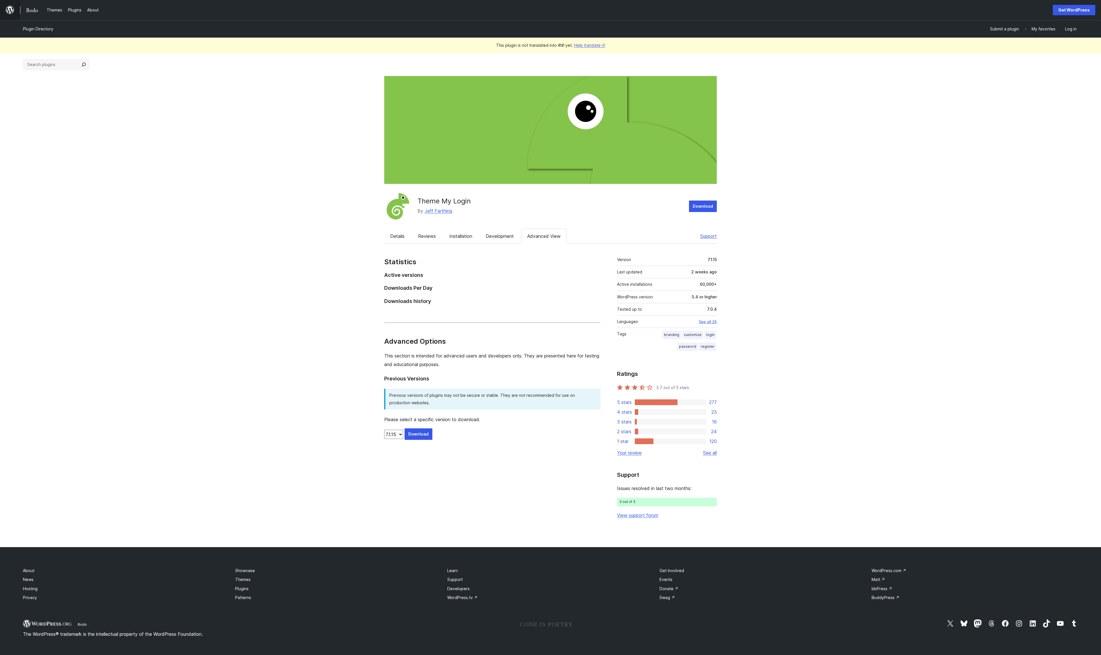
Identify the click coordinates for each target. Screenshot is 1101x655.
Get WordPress (1074, 9)
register (708, 346)
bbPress (882, 588)
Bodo (82, 624)
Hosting (30, 588)
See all (710, 453)
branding (671, 335)
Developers (458, 588)
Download (703, 206)
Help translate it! (589, 45)
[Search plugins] (83, 64)
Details (397, 236)
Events (665, 579)
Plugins (242, 588)
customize (693, 335)
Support (708, 236)
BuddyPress (885, 597)
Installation (460, 236)
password (687, 346)
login (710, 335)
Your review (629, 453)
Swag (667, 597)
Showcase (245, 570)
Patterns (243, 597)
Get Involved (671, 570)
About (28, 570)
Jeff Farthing (438, 211)
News (28, 579)
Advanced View (544, 236)
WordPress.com (889, 570)
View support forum (637, 515)
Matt (878, 579)
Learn (452, 570)
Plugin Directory (38, 28)
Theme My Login (444, 201)
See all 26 (708, 321)
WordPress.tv (462, 597)
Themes (243, 579)
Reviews (427, 236)
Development (500, 236)
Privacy (30, 597)
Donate (668, 588)
